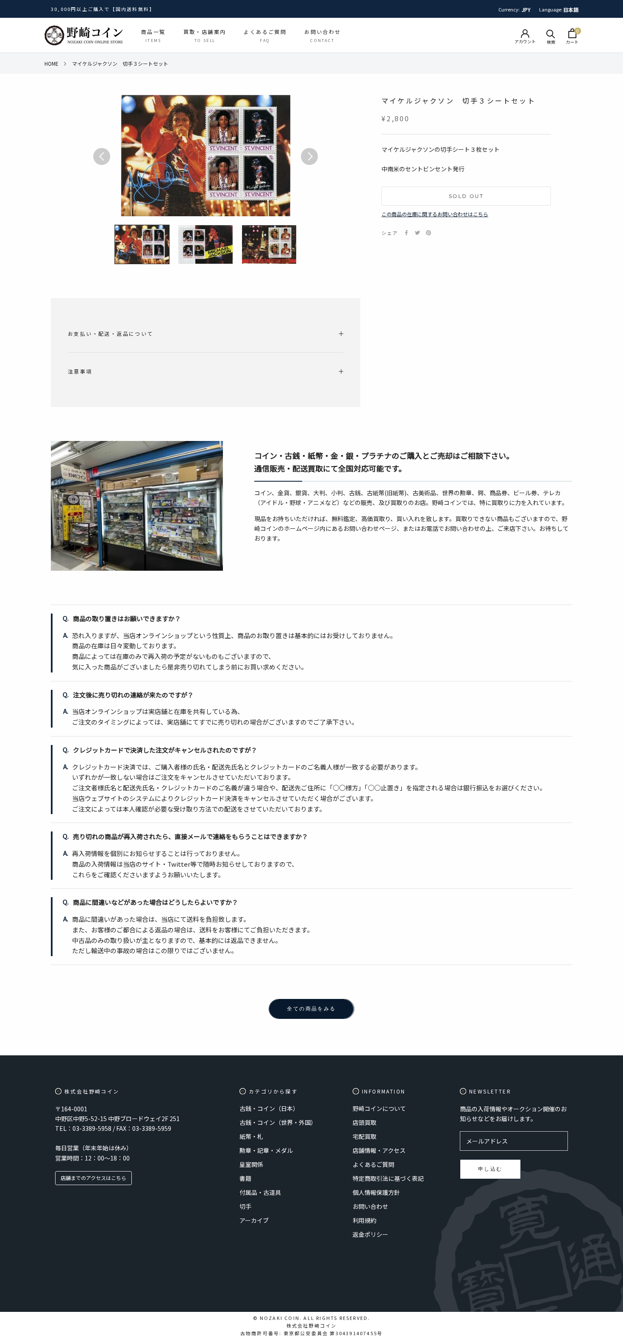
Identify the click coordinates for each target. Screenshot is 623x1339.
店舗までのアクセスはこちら (93, 1177)
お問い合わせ (370, 1206)
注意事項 (80, 371)
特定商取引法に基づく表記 (388, 1178)
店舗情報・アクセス (379, 1150)
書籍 (245, 1178)
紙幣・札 (251, 1136)
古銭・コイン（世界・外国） (278, 1122)
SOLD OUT (466, 196)
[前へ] (101, 156)
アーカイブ (254, 1220)
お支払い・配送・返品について (110, 333)
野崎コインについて (379, 1108)
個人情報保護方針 (376, 1192)
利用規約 (364, 1220)
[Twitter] (417, 232)
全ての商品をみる (311, 1008)
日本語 (570, 9)
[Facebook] (406, 232)
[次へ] (309, 156)
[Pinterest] (428, 232)
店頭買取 (364, 1122)
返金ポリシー (370, 1234)
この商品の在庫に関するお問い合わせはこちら (434, 214)
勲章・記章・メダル (266, 1150)
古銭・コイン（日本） (269, 1108)
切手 (245, 1206)
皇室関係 (251, 1164)
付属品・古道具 (260, 1192)
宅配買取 (364, 1136)
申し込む (490, 1169)
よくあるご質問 (373, 1164)
